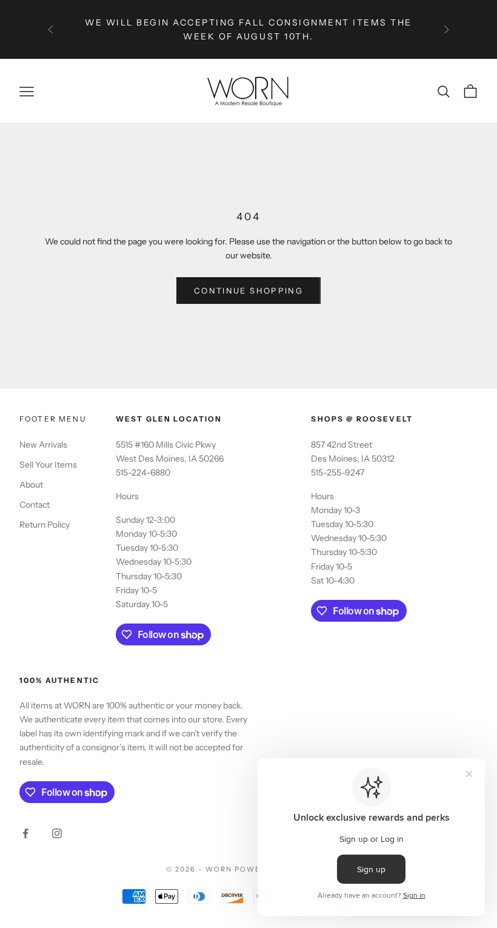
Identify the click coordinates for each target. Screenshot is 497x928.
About (31, 484)
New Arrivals (43, 444)
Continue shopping (248, 290)
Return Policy (44, 524)
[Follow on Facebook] (25, 833)
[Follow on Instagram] (57, 833)
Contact (34, 504)
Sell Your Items (48, 464)
